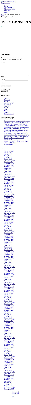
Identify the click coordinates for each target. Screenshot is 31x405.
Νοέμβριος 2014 (8, 361)
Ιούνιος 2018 (7, 296)
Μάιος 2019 (7, 279)
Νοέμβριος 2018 (8, 288)
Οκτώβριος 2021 (8, 237)
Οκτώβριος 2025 (8, 165)
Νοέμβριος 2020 (8, 253)
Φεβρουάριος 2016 (9, 338)
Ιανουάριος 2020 (8, 268)
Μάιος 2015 (7, 352)
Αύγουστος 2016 (8, 328)
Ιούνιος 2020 (7, 260)
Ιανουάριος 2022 (8, 233)
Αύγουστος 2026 (8, 151)
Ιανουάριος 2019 (8, 285)
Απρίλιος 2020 (8, 264)
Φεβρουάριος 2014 (9, 372)
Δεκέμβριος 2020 (9, 251)
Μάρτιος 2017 (8, 318)
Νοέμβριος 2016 (8, 324)
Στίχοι (5, 109)
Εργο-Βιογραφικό (9, 7)
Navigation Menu (5, 3)
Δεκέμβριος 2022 (9, 216)
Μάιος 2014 (7, 367)
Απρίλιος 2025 (8, 172)
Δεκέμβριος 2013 (9, 375)
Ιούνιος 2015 (7, 350)
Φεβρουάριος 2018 (9, 302)
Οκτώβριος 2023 (8, 200)
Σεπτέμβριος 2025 (9, 166)
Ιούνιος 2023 (7, 206)
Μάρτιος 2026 (8, 159)
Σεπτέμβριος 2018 (9, 291)
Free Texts (7, 10)
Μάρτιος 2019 (8, 282)
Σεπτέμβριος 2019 (9, 274)
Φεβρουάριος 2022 (9, 231)
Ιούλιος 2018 (7, 294)
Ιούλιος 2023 (7, 205)
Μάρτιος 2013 (8, 385)
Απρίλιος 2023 (8, 210)
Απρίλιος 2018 (8, 299)
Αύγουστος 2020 (8, 257)
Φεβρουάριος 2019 (9, 284)
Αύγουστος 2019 (8, 276)
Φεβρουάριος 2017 (9, 319)
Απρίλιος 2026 (8, 157)
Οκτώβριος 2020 (8, 254)
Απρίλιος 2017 (8, 316)
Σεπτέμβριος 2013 (9, 379)
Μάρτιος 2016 (8, 336)
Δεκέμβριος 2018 (9, 287)
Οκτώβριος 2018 (8, 290)
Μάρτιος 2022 (8, 230)
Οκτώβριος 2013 (8, 378)
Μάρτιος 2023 (8, 211)
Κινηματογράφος (8, 103)
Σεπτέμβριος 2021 (9, 239)
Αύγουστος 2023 (8, 203)
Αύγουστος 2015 (8, 347)
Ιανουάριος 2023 (8, 214)
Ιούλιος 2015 (7, 348)
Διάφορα (6, 98)
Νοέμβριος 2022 (8, 217)
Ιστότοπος (3, 83)
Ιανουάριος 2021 (8, 250)
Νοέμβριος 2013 (8, 376)
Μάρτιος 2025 (8, 174)
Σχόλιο (3, 62)
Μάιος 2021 (7, 245)
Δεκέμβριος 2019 (9, 270)
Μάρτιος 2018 (8, 301)
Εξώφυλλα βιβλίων (9, 9)
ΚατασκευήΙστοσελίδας (15, 392)
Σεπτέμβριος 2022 (9, 220)
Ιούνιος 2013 (7, 381)
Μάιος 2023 (7, 208)
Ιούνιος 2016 (7, 331)
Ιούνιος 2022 (7, 225)
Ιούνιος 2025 (7, 169)
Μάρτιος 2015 (8, 355)
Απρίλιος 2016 (8, 335)
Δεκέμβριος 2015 (9, 341)
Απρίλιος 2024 (8, 191)
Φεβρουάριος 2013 (9, 387)
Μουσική (6, 106)
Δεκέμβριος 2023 (9, 197)
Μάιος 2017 (7, 314)
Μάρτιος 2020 (8, 265)
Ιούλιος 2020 (7, 259)
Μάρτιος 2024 (8, 193)
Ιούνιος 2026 (7, 154)
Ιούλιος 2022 (7, 223)
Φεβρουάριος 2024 (9, 194)
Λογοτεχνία (7, 104)
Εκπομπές (7, 112)
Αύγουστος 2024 (8, 185)
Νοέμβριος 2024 (8, 180)
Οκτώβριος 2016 (8, 325)
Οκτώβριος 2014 (8, 362)
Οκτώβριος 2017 (8, 308)
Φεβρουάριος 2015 (9, 356)
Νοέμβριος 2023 (8, 199)
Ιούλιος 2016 (7, 330)
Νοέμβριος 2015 (8, 342)
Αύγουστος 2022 (8, 222)
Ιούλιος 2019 (7, 277)
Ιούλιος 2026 (7, 152)
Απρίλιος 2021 (8, 247)
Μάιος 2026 (7, 155)
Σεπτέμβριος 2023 (9, 202)
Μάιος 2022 (7, 226)
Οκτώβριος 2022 (8, 219)
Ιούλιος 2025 (7, 168)
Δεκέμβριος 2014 (9, 359)
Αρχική (6, 6)
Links (5, 12)
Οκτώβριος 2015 (8, 344)
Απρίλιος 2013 (8, 384)
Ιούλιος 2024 (7, 186)
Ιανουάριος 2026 (8, 162)
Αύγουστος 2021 (8, 240)
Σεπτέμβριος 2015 (9, 345)
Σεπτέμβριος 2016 (9, 327)
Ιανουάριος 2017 (8, 321)
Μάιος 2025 (7, 171)
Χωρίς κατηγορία (9, 114)
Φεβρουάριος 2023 (9, 213)
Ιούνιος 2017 (7, 313)
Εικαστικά (7, 100)
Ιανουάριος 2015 (8, 358)
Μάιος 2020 (7, 262)
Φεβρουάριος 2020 (9, 267)
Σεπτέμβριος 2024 (9, 183)
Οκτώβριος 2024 (8, 182)
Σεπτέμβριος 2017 (9, 310)
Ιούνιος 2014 (7, 365)
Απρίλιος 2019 (8, 281)
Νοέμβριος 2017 (8, 307)
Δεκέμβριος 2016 (9, 322)
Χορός (6, 110)
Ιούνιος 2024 (7, 188)
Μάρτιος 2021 (8, 248)
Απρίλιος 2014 (8, 368)
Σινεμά (6, 107)
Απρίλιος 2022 (8, 228)
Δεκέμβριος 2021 (9, 234)
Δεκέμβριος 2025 (9, 163)
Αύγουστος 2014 (8, 364)
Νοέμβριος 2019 (8, 271)
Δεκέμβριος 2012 (9, 389)
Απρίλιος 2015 (8, 353)
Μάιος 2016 (7, 333)
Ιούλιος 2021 (7, 242)
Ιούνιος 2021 (7, 243)
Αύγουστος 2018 (8, 293)
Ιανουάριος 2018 (8, 304)
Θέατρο (6, 101)
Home (2, 15)
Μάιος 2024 (7, 189)
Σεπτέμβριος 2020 (9, 256)
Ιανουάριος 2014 (8, 373)
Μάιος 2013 (7, 382)
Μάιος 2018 (7, 297)
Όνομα (3, 76)
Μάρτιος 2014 (8, 370)
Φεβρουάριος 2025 (9, 176)
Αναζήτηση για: (5, 89)
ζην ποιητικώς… (8, 144)
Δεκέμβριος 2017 (9, 305)
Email (3, 79)
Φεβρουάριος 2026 (9, 160)
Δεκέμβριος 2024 (9, 179)
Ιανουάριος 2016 (8, 339)
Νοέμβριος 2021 (8, 236)
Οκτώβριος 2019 (8, 273)
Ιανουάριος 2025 (8, 177)
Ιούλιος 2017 (7, 311)
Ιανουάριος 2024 (8, 196)
